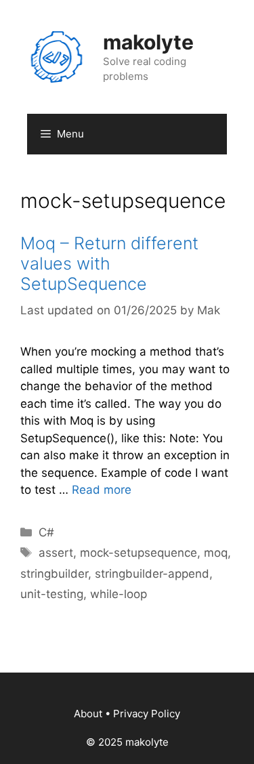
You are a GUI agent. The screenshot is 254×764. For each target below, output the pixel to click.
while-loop (118, 594)
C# (46, 532)
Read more (101, 489)
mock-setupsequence (138, 552)
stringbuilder (54, 573)
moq (216, 552)
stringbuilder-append (152, 573)
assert (56, 552)
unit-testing (51, 594)
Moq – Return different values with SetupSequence (109, 263)
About (88, 713)
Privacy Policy (146, 713)
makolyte (148, 42)
